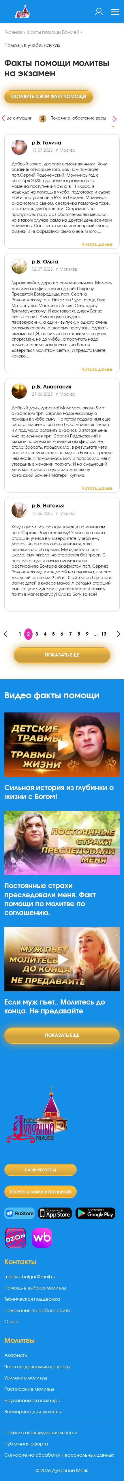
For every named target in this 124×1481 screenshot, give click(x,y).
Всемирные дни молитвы (33, 1412)
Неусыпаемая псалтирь (32, 1400)
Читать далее (97, 244)
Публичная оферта (26, 1444)
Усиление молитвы (25, 1378)
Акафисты (16, 1355)
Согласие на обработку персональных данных (59, 1455)
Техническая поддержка (32, 1299)
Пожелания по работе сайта (37, 1310)
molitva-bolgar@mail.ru (29, 1277)
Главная (13, 32)
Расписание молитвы (29, 1389)
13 (103, 634)
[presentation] (3, 117)
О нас (11, 1322)
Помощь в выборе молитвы (35, 1288)
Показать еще (62, 655)
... (95, 634)
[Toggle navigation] (115, 12)
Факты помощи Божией (53, 32)
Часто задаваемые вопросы (37, 1367)
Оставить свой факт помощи (48, 96)
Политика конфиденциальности (41, 1433)
